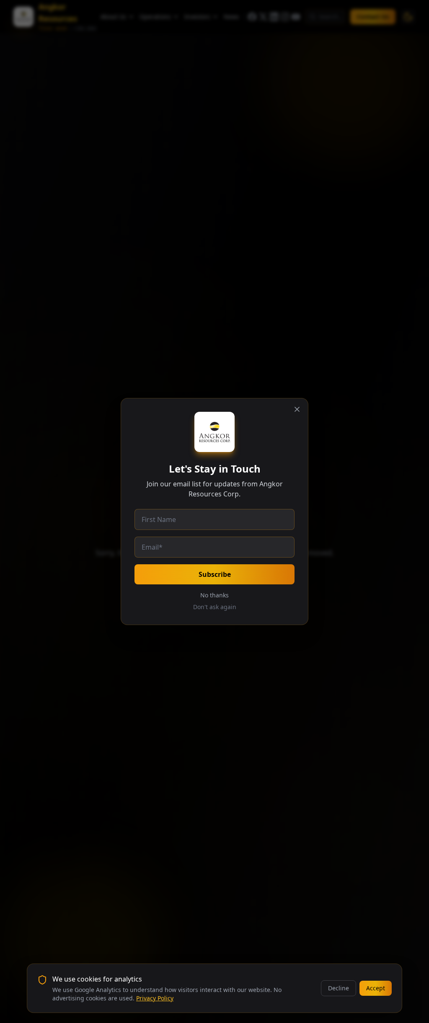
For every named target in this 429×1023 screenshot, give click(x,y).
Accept (375, 988)
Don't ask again (214, 607)
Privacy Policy (154, 998)
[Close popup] (297, 409)
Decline (338, 988)
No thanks (214, 595)
